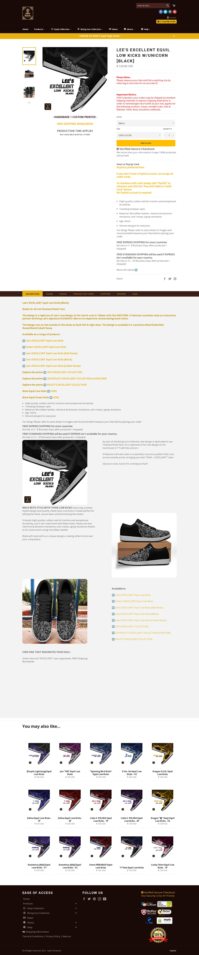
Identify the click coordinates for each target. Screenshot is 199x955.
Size (118, 129)
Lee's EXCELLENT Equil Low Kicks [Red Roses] (51, 353)
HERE (53, 391)
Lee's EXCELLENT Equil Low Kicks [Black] (49, 359)
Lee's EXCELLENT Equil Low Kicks (44, 340)
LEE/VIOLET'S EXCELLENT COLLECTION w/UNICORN (77, 378)
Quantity (167, 129)
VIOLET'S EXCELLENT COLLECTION (67, 384)
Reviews (121, 294)
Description (32, 294)
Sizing (49, 294)
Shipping (105, 294)
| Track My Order (168, 21)
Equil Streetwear (54, 950)
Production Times (84, 294)
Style (119, 117)
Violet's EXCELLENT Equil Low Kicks (46, 347)
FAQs (135, 294)
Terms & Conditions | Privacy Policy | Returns (46, 936)
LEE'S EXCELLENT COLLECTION (64, 372)
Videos (63, 294)
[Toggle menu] (76, 903)
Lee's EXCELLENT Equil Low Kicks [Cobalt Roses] (53, 365)
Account (172, 17)
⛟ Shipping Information (35, 931)
